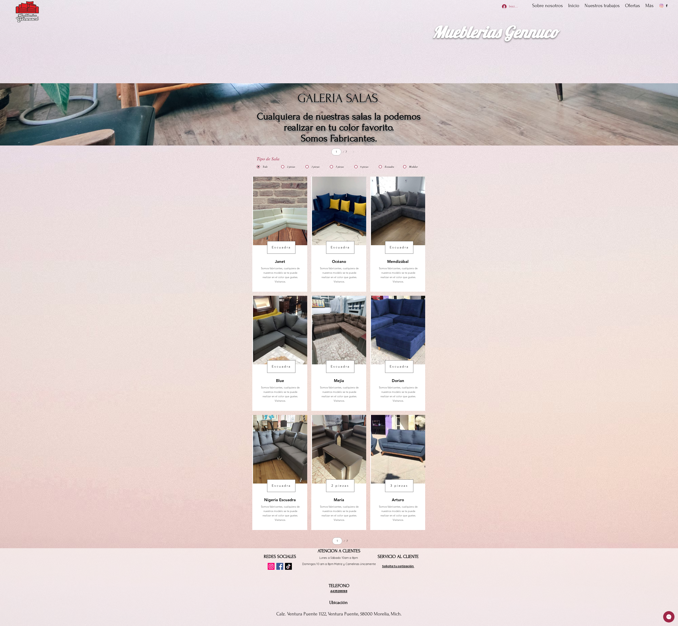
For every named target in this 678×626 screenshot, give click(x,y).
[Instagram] (661, 5)
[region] (279, 234)
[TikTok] (288, 566)
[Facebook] (666, 5)
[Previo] (324, 151)
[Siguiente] (353, 151)
